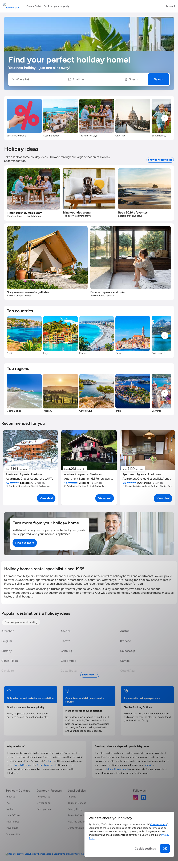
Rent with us (43, 796)
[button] (93, 79)
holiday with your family (116, 769)
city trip (148, 765)
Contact (10, 809)
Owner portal (44, 802)
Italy (50, 761)
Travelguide (12, 827)
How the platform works (81, 821)
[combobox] (38, 79)
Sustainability (13, 834)
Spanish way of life (47, 765)
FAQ (8, 802)
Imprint (72, 796)
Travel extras (12, 821)
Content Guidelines (78, 827)
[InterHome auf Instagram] (135, 797)
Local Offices (13, 815)
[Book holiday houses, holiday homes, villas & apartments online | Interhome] (45, 854)
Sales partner (44, 809)
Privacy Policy (75, 809)
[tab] (21, 622)
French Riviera (22, 765)
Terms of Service (77, 802)
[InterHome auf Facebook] (143, 797)
